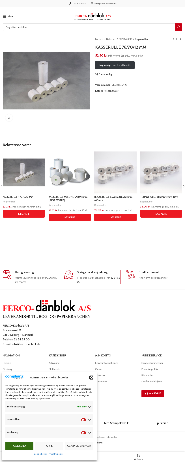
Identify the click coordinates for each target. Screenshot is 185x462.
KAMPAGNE (155, 393)
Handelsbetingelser (152, 363)
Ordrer (98, 369)
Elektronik (54, 369)
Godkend (19, 445)
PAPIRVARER (125, 39)
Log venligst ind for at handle (115, 65)
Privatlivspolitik (56, 453)
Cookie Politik (40, 453)
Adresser (100, 375)
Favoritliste (101, 381)
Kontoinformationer (106, 363)
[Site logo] (92, 16)
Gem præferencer (79, 445)
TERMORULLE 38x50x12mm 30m (159, 196)
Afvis (49, 445)
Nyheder (111, 39)
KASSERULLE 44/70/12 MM (18, 196)
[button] (91, 377)
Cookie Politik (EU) (151, 381)
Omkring (7, 369)
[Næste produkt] (180, 39)
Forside (99, 39)
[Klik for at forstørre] (9, 117)
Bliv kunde (146, 375)
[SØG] (178, 27)
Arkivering (54, 363)
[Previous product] (173, 39)
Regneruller (141, 39)
